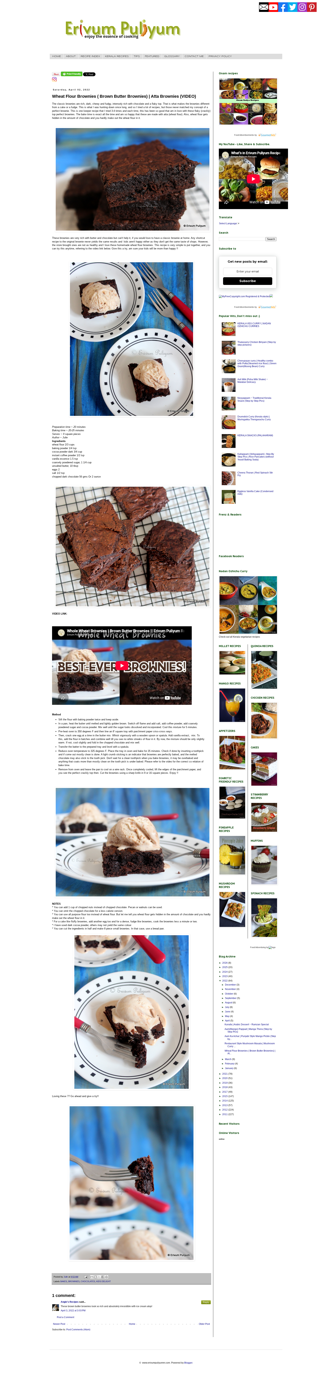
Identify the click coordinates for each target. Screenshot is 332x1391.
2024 (225, 972)
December (231, 984)
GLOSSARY (172, 56)
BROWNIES (74, 1281)
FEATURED (152, 56)
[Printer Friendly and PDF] (71, 75)
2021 (225, 1073)
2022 (225, 980)
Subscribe (247, 281)
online (222, 1139)
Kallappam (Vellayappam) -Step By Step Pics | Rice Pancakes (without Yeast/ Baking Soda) (255, 457)
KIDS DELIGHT (103, 1281)
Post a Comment (65, 1317)
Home (132, 1324)
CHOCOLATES (88, 1281)
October (229, 993)
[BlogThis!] (95, 1277)
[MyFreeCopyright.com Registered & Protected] (244, 296)
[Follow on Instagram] (54, 81)
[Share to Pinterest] (106, 1277)
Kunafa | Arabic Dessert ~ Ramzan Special (247, 1024)
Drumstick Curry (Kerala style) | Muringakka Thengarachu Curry (254, 418)
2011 (225, 1114)
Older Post (204, 1324)
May (227, 1016)
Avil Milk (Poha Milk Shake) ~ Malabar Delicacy (252, 380)
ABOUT (71, 56)
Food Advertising (258, 947)
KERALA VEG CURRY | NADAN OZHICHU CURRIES (254, 325)
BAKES (63, 1281)
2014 (225, 1100)
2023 (225, 976)
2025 (225, 967)
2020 (225, 1078)
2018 (225, 1087)
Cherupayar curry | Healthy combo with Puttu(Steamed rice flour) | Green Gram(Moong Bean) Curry (256, 363)
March (228, 1059)
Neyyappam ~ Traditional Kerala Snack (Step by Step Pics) (254, 399)
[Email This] (92, 1277)
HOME (56, 56)
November (231, 989)
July (227, 1007)
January (229, 1068)
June (228, 1011)
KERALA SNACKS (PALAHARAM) (255, 435)
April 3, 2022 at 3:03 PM (73, 1310)
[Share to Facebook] (103, 1277)
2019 (225, 1083)
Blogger (188, 1362)
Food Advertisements (244, 135)
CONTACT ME (194, 56)
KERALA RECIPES (117, 56)
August (229, 1002)
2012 (225, 1109)
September (231, 998)
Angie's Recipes (70, 1302)
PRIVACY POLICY (220, 56)
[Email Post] (85, 1277)
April (227, 1020)
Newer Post (59, 1324)
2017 (225, 1092)
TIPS (137, 56)
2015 (225, 1096)
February (230, 1063)
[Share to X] (99, 1277)
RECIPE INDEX (90, 56)
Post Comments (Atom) (78, 1329)
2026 (225, 963)
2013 (225, 1105)
